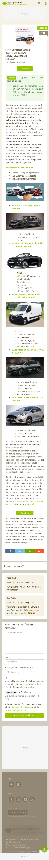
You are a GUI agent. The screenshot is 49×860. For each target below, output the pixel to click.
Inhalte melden (13, 842)
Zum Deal (25, 68)
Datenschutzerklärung (21, 707)
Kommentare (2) (14, 565)
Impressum (11, 839)
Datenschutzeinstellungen (18, 848)
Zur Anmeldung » (18, 812)
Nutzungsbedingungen (15, 710)
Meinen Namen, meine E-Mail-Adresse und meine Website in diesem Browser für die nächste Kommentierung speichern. (24, 684)
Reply (27, 582)
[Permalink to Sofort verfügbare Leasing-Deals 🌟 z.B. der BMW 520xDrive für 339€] (25, 36)
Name (7, 657)
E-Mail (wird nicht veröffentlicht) (19, 667)
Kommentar (10, 628)
